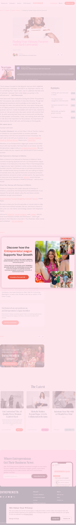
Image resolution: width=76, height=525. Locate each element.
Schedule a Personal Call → (18, 277)
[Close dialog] (72, 239)
